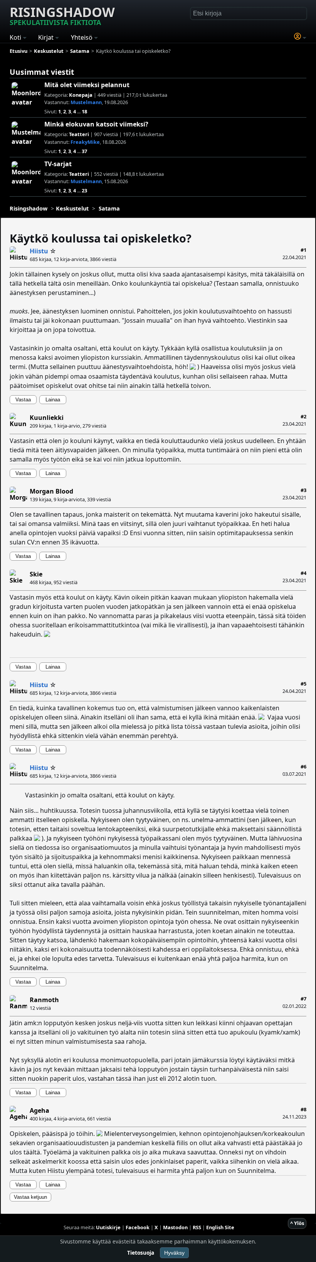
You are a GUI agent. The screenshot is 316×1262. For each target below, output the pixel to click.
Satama (109, 208)
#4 (303, 573)
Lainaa (52, 400)
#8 (303, 1109)
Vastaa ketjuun (30, 1197)
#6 (303, 766)
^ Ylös (297, 1223)
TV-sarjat (58, 164)
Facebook (138, 1227)
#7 (303, 998)
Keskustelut (72, 208)
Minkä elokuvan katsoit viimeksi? (96, 124)
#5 (303, 683)
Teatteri (79, 134)
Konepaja (80, 94)
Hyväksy (174, 1253)
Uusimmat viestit (42, 72)
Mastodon (175, 1227)
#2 (303, 416)
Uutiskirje (108, 1227)
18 (84, 111)
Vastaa (23, 400)
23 (84, 190)
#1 (303, 249)
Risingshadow (62, 15)
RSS (197, 1227)
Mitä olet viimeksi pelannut (86, 85)
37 (84, 151)
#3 (303, 490)
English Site (220, 1227)
